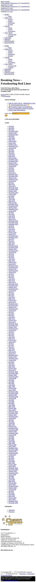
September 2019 (13, 209)
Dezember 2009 (13, 372)
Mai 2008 (11, 403)
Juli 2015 (11, 274)
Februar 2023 (12, 158)
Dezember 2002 (13, 501)
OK (4, 580)
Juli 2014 (11, 292)
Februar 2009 (12, 388)
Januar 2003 (12, 499)
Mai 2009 (11, 383)
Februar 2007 (12, 426)
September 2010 (13, 358)
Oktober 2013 (12, 307)
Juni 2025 (11, 128)
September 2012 (13, 328)
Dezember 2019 (13, 204)
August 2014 (12, 290)
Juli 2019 (11, 212)
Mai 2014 (11, 295)
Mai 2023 (11, 153)
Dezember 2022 (13, 159)
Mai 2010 (11, 363)
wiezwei (3, 94)
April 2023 (11, 154)
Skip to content (5, 1)
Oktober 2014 (12, 287)
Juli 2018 (11, 226)
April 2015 (11, 279)
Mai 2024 (11, 136)
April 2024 (11, 138)
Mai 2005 (11, 459)
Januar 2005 (12, 466)
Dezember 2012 (13, 323)
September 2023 (13, 146)
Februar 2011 (12, 352)
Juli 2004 (11, 476)
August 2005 (12, 455)
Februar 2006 (12, 445)
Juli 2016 (11, 254)
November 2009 (13, 373)
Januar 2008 (12, 410)
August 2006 (12, 435)
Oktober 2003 (12, 488)
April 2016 (11, 259)
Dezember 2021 (13, 174)
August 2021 (12, 181)
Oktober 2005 (12, 451)
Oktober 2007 (12, 415)
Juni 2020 (11, 196)
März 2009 (11, 387)
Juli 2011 (11, 343)
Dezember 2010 (13, 355)
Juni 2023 (11, 151)
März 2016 (11, 260)
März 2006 (11, 443)
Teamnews (11, 512)
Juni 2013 (11, 314)
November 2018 (13, 222)
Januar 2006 (12, 446)
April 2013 (11, 317)
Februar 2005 (12, 464)
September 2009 (13, 377)
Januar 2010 (12, 370)
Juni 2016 (11, 255)
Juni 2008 (11, 401)
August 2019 (12, 211)
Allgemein (7, 96)
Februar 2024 (12, 141)
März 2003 (11, 496)
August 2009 (12, 378)
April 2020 (11, 199)
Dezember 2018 (13, 221)
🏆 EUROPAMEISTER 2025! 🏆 (18, 105)
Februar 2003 (12, 498)
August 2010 (12, 360)
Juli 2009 (11, 380)
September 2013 (13, 309)
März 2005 (11, 463)
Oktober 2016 (12, 249)
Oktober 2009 (12, 375)
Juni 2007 (11, 421)
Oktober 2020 (12, 191)
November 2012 (13, 325)
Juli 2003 (11, 491)
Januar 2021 (12, 186)
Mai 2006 (11, 440)
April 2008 (11, 405)
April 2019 (11, 216)
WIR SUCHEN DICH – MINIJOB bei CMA (21, 103)
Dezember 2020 (13, 188)
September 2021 (13, 179)
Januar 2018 (12, 234)
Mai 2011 (11, 347)
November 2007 (13, 413)
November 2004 (13, 469)
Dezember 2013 (13, 304)
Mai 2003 (11, 493)
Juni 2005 (11, 458)
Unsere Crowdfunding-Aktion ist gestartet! (20, 108)
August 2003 (12, 489)
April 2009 (11, 385)
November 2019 (13, 206)
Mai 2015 (11, 277)
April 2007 (11, 423)
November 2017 (13, 236)
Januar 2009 (12, 390)
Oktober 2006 (12, 431)
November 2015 (13, 267)
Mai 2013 (11, 315)
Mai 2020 (11, 197)
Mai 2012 (11, 335)
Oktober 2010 (12, 357)
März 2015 (11, 280)
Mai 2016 (11, 257)
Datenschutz (30, 574)
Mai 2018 (11, 227)
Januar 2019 (12, 219)
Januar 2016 (12, 264)
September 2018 (13, 224)
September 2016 (13, 251)
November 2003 (13, 486)
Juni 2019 (11, 214)
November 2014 (13, 285)
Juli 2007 (11, 420)
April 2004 (11, 479)
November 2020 (13, 189)
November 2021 (13, 176)
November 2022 (13, 161)
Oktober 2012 (12, 327)
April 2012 (11, 337)
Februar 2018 (12, 232)
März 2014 (11, 299)
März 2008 (11, 406)
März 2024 (11, 139)
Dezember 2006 (13, 428)
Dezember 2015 (13, 265)
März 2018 (11, 231)
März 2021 (11, 184)
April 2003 (11, 494)
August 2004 (12, 474)
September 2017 (13, 237)
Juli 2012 (11, 332)
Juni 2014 (11, 294)
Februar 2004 (12, 483)
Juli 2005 (11, 456)
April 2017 (11, 242)
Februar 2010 (12, 368)
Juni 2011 (11, 345)
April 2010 (11, 365)
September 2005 (13, 453)
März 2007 (11, 425)
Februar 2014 (12, 300)
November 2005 (13, 450)
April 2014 (11, 297)
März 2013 (11, 319)
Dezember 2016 (13, 246)
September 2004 (13, 473)
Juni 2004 (11, 478)
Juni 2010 (11, 362)
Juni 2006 (11, 438)
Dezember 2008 (13, 391)
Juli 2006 (11, 436)
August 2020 (12, 194)
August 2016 (12, 252)
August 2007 (12, 418)
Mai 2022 (11, 171)
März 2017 (11, 244)
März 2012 (11, 338)
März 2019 (11, 217)
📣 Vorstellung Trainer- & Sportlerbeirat (20, 107)
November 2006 (13, 430)
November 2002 (13, 503)
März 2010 (11, 367)
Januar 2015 (12, 282)
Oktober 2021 (12, 178)
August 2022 (12, 166)
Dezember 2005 (13, 448)
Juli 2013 (11, 312)
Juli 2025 (11, 126)
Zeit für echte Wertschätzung (16, 110)
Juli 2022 (11, 168)
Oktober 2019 (12, 207)
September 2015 (13, 270)
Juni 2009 (11, 382)
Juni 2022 (11, 169)
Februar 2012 (12, 340)
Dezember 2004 (13, 468)
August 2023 (12, 148)
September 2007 (13, 416)
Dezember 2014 (13, 284)
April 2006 (11, 441)
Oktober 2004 (12, 471)
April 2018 (11, 229)
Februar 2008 (12, 408)
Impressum (22, 574)
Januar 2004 (12, 484)
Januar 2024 (12, 143)
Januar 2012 (12, 342)
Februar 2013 (12, 320)
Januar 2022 (12, 173)
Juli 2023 (11, 149)
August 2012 (12, 330)
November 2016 (13, 247)
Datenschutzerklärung (11, 580)
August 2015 (12, 272)
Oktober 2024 (12, 133)
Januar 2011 (12, 353)
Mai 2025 (11, 129)
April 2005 (11, 461)
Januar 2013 (12, 322)
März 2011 (11, 350)
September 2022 (13, 164)
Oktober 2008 (12, 395)
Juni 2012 (11, 333)
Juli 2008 (11, 400)
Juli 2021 (11, 183)
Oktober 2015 (12, 269)
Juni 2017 (11, 239)
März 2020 (11, 201)
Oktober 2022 (12, 163)
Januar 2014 (12, 302)
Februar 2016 (12, 262)
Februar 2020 (12, 202)
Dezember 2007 (13, 411)
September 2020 (13, 192)
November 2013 (13, 305)
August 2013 (12, 310)
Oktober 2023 (12, 144)
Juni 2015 (11, 275)
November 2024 (13, 131)
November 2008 (13, 393)
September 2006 (13, 433)
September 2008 (13, 396)
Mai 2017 (11, 241)
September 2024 (13, 134)
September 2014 (13, 289)
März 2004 (11, 481)
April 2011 (11, 348)
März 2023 (11, 156)
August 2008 (12, 398)
